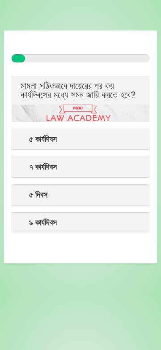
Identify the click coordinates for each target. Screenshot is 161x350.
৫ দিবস (38, 195)
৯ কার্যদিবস (43, 223)
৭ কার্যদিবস (43, 167)
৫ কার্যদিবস (43, 139)
